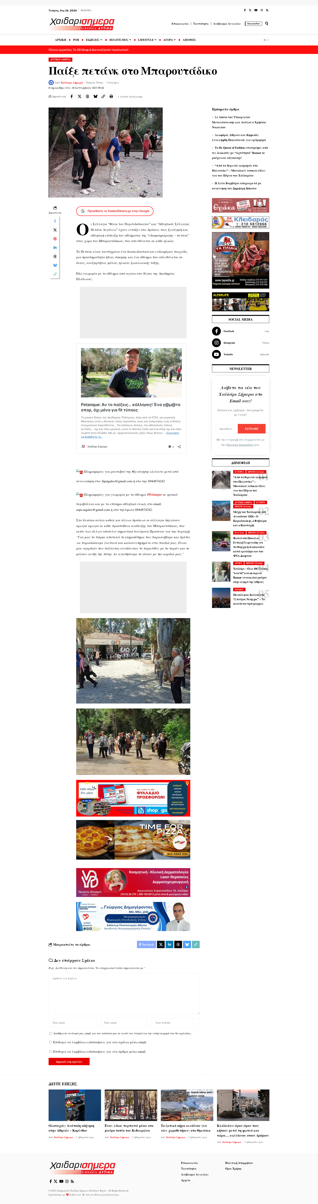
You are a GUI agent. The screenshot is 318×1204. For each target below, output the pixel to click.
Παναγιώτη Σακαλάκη (107, 1194)
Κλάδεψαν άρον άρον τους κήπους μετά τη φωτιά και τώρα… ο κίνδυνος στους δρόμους (243, 1130)
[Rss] (267, 10)
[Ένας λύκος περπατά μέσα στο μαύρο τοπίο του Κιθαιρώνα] (131, 1105)
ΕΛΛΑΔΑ (239, 532)
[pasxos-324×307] (240, 260)
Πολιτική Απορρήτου (240, 445)
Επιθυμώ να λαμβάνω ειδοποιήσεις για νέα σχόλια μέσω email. (100, 1042)
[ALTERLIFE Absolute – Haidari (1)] (240, 301)
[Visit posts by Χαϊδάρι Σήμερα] (51, 82)
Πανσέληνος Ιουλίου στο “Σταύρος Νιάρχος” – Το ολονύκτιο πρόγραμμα (249, 599)
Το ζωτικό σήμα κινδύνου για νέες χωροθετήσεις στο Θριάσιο (185, 1128)
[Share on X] (79, 96)
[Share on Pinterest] (55, 238)
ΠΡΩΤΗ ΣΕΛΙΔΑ (256, 471)
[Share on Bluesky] (95, 96)
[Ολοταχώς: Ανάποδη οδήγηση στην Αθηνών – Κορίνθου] (75, 1105)
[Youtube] (240, 354)
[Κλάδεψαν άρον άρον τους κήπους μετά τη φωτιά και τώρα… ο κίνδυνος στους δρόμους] (243, 1105)
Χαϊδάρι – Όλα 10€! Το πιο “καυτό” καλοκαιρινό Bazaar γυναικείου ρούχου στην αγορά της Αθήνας (250, 575)
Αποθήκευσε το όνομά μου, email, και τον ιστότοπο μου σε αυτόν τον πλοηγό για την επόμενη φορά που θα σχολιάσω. (122, 1033)
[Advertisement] (133, 312)
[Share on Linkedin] (55, 247)
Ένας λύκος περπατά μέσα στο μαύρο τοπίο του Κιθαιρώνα (129, 1128)
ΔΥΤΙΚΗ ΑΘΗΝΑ (60, 59)
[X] (250, 10)
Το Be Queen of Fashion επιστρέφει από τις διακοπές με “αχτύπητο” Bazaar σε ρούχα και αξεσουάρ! (240, 152)
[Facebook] (245, 10)
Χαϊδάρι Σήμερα (72, 82)
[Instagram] (262, 10)
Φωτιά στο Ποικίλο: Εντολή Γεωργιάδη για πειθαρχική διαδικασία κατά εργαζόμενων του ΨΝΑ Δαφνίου (248, 547)
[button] (266, 23)
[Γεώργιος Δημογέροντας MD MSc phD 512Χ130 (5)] (133, 916)
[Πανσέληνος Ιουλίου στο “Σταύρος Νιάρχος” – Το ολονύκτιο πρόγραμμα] (221, 598)
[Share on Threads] (87, 96)
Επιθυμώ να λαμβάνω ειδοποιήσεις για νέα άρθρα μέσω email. (99, 1051)
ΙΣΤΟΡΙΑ (239, 471)
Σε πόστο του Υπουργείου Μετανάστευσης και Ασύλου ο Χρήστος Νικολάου (239, 122)
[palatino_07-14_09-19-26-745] (133, 839)
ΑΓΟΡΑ (238, 563)
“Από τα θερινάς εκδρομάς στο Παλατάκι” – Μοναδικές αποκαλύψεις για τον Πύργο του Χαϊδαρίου (239, 170)
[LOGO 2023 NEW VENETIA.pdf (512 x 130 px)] (133, 882)
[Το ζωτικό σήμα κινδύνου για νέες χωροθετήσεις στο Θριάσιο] (187, 1105)
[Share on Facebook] (71, 96)
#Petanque (154, 494)
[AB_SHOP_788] (133, 797)
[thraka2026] (240, 204)
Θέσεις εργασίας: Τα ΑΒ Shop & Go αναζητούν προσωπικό (88, 50)
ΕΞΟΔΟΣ (239, 589)
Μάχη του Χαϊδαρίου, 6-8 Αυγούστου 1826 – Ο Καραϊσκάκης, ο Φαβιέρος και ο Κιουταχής (250, 518)
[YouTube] (256, 10)
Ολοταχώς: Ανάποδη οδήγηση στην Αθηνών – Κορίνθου (71, 1128)
